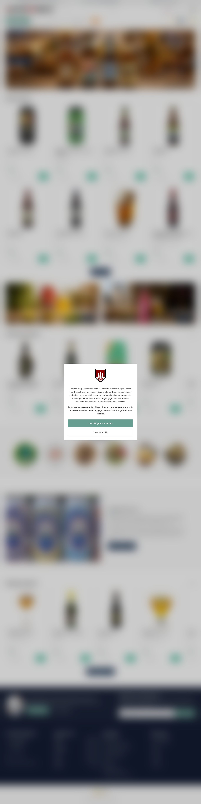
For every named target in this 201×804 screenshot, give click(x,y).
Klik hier (89, 401)
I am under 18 (100, 432)
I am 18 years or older (100, 423)
